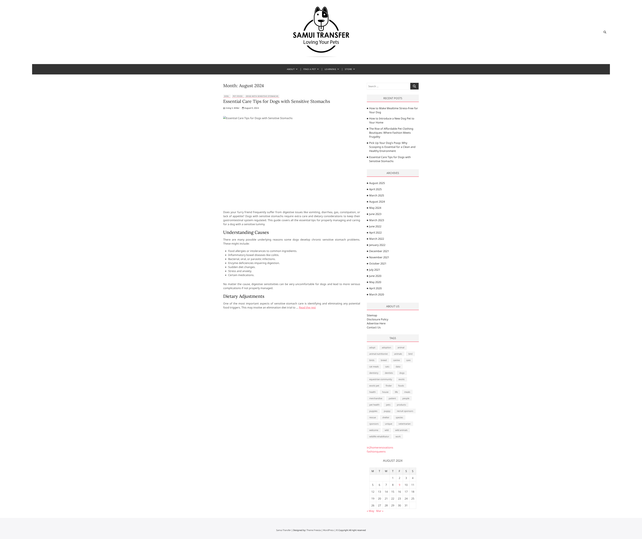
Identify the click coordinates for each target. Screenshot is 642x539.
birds (371, 360)
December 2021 (379, 251)
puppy (387, 411)
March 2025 (376, 195)
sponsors (374, 423)
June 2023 (375, 214)
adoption (386, 347)
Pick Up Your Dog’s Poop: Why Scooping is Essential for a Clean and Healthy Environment (392, 147)
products (401, 404)
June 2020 (375, 276)
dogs (401, 372)
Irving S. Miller (232, 108)
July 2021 (374, 270)
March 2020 (376, 294)
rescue (372, 417)
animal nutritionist (378, 353)
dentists (389, 372)
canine (396, 360)
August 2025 (377, 183)
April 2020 (375, 288)
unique (388, 423)
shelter (385, 417)
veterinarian (405, 423)
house (385, 391)
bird (410, 353)
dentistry (373, 372)
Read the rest (307, 307)
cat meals (374, 366)
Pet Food (238, 96)
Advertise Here (376, 323)
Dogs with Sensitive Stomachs (262, 96)
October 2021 (377, 263)
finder (389, 385)
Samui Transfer (283, 530)
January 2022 (377, 245)
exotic (402, 379)
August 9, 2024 (251, 108)
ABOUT (291, 69)
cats (387, 366)
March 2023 (376, 220)
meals (407, 391)
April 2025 (375, 189)
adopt (372, 347)
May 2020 (375, 282)
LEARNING (330, 69)
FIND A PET (309, 69)
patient (392, 398)
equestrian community (380, 379)
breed (384, 360)
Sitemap (372, 315)
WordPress (328, 530)
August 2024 (377, 201)
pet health (374, 404)
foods (401, 385)
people (405, 398)
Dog (226, 96)
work (398, 436)
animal (401, 347)
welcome (373, 430)
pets (388, 404)
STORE (348, 69)
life (396, 391)
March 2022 (376, 239)
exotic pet (374, 385)
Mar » (379, 511)
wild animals (401, 430)
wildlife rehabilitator (379, 436)
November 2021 (379, 257)
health (372, 391)
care (408, 360)
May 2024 (375, 208)
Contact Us (374, 327)
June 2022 (375, 226)
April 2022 (375, 232)
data (398, 366)
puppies (373, 411)
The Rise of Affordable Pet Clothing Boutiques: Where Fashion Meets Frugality (391, 133)
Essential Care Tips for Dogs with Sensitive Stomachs (276, 101)
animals (398, 353)
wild (387, 430)
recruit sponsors (405, 411)
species (399, 417)
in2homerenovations (380, 447)
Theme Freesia (313, 530)
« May (370, 511)
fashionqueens (376, 451)
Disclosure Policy (377, 319)
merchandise (375, 398)
